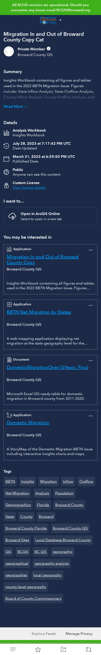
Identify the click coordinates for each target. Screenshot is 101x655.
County (26, 516)
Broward (46, 516)
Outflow (86, 481)
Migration (48, 481)
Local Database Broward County (63, 540)
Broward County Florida (26, 528)
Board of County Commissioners (33, 598)
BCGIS (22, 551)
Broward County (69, 505)
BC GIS (41, 551)
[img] (48, 48)
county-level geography (25, 587)
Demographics (18, 505)
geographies (16, 575)
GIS (8, 551)
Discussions (12, 649)
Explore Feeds (44, 633)
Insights (27, 481)
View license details (29, 187)
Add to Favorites (38, 649)
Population (64, 493)
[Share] (63, 649)
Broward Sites (17, 540)
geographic (63, 551)
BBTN (10, 481)
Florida (43, 505)
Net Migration (17, 493)
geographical (16, 563)
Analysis (42, 493)
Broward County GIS (70, 528)
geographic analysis (52, 563)
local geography (47, 575)
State (9, 516)
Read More (13, 106)
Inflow (68, 481)
